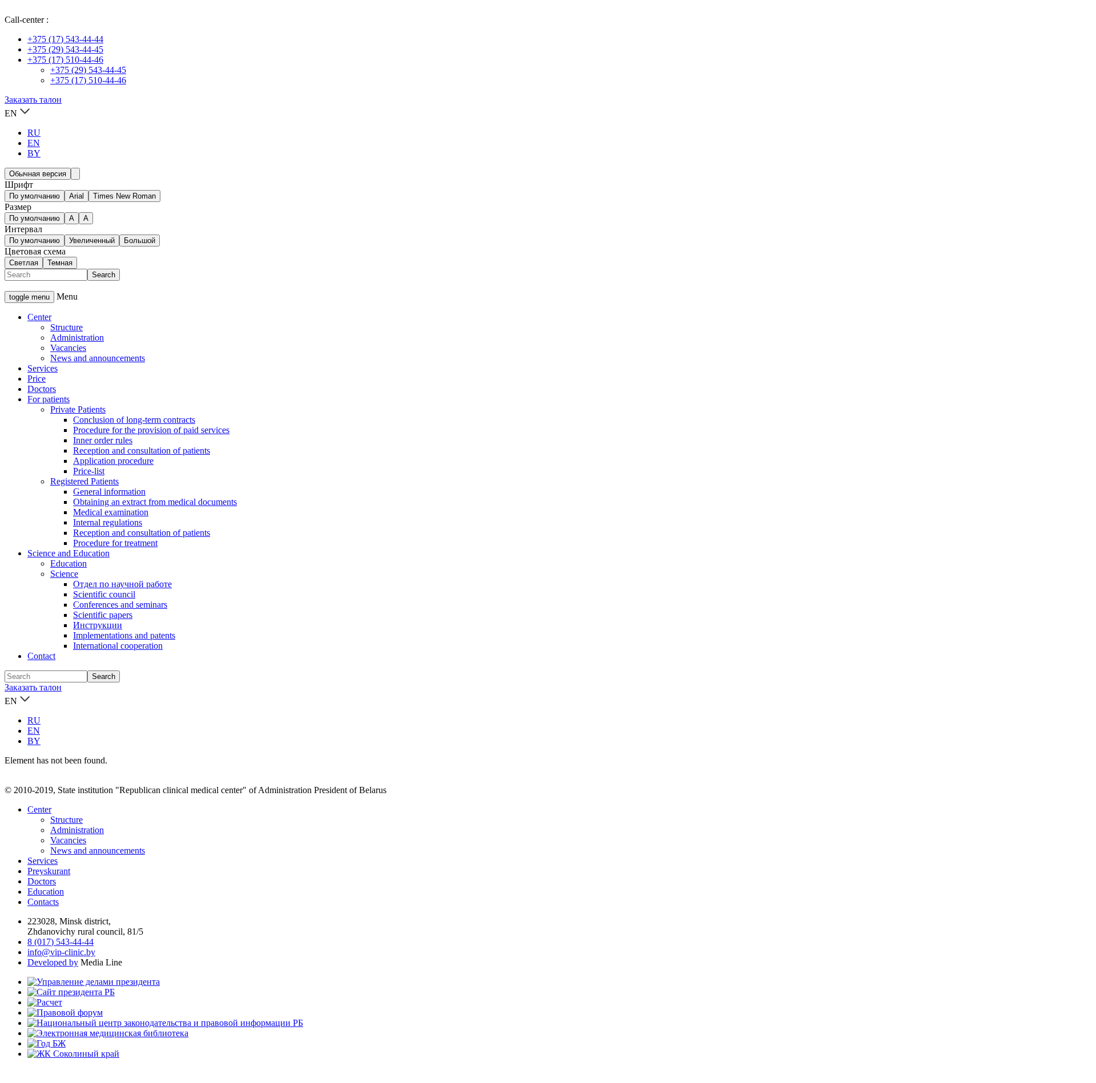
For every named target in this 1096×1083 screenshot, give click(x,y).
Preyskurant (48, 871)
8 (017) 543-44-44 (60, 942)
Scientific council (104, 594)
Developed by (52, 962)
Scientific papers (102, 615)
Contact (41, 656)
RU (34, 133)
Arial (76, 196)
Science (64, 574)
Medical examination (110, 512)
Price (36, 378)
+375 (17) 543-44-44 (65, 39)
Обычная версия (37, 173)
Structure (66, 327)
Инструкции (97, 625)
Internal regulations (107, 522)
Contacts (43, 902)
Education (68, 563)
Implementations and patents (124, 635)
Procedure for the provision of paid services (151, 430)
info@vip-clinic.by (61, 952)
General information (109, 491)
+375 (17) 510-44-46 (65, 59)
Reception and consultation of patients (141, 450)
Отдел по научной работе (122, 584)
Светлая (23, 262)
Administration (77, 337)
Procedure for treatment (115, 543)
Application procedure (113, 461)
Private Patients (78, 409)
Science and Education (68, 553)
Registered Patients (84, 481)
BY (34, 153)
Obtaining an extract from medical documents (155, 502)
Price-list (88, 471)
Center (39, 317)
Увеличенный (92, 240)
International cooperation (118, 645)
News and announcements (97, 358)
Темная (59, 262)
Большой (139, 240)
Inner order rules (102, 440)
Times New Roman (124, 196)
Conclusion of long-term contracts (134, 420)
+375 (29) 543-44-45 (65, 49)
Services (42, 368)
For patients (48, 399)
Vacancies (68, 348)
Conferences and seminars (120, 604)
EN (33, 143)
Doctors (41, 389)
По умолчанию (34, 196)
